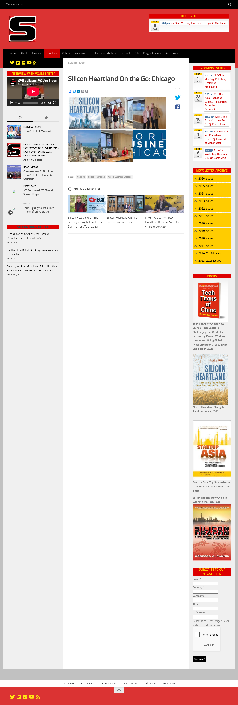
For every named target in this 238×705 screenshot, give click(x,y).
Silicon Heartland (96, 177)
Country (198, 587)
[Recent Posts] (20, 118)
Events (50, 53)
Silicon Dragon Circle (147, 53)
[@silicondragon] (12, 62)
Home (12, 53)
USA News (169, 683)
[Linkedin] (18, 62)
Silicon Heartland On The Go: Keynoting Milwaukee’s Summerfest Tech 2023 (85, 222)
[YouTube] (29, 62)
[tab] (212, 178)
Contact (125, 53)
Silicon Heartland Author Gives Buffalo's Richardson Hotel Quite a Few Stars (28, 236)
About (23, 53)
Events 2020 (39, 144)
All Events (172, 53)
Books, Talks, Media (102, 53)
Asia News (69, 683)
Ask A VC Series (33, 159)
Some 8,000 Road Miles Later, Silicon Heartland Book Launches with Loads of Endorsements (32, 268)
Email (197, 579)
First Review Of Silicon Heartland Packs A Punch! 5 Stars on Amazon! (162, 222)
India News (150, 683)
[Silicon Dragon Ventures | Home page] (22, 29)
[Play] (11, 102)
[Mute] (49, 102)
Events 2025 (44, 152)
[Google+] (23, 62)
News (35, 53)
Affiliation (199, 612)
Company (198, 595)
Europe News (109, 683)
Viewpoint (80, 53)
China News (88, 683)
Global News (130, 683)
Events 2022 (36, 148)
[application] (33, 91)
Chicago (81, 177)
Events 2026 (29, 155)
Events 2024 (29, 152)
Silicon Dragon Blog (33, 227)
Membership (13, 4)
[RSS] (34, 62)
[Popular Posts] (46, 118)
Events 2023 (76, 62)
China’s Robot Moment (37, 131)
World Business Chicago (120, 177)
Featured (28, 127)
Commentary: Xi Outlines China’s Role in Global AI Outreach (38, 175)
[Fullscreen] (54, 102)
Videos (66, 53)
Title (195, 604)
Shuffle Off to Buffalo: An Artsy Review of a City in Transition (32, 252)
